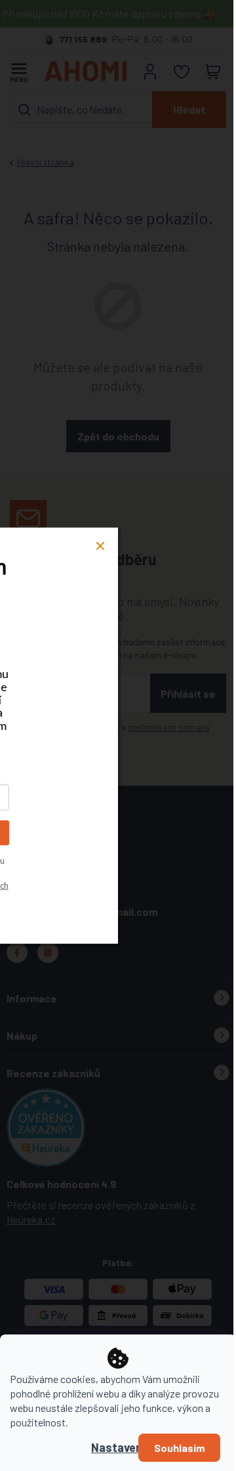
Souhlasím (179, 1447)
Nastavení (118, 1447)
